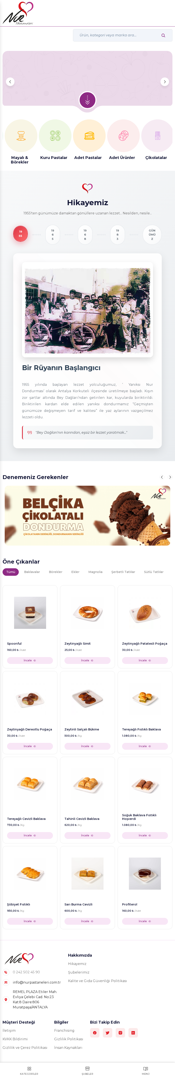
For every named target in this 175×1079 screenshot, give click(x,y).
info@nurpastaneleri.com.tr (37, 982)
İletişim (9, 1031)
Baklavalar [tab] (32, 572)
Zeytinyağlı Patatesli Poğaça (144, 644)
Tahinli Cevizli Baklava (81, 819)
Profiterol (129, 904)
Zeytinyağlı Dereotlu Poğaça (29, 729)
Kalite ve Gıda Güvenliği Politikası (97, 981)
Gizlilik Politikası (68, 1039)
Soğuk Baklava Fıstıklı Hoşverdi (139, 817)
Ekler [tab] (75, 572)
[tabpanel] (87, 756)
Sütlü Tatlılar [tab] (153, 572)
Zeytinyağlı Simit (77, 644)
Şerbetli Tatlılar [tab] (123, 572)
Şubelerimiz (78, 972)
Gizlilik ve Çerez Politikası (25, 1048)
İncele (28, 660)
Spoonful (14, 644)
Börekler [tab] (55, 572)
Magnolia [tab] (95, 572)
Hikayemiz (77, 964)
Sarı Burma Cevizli (78, 904)
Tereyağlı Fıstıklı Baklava (141, 729)
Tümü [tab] (10, 572)
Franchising (64, 1031)
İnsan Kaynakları (68, 1048)
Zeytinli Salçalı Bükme (81, 729)
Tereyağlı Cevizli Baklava (26, 819)
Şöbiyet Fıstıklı (18, 904)
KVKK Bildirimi (15, 1039)
